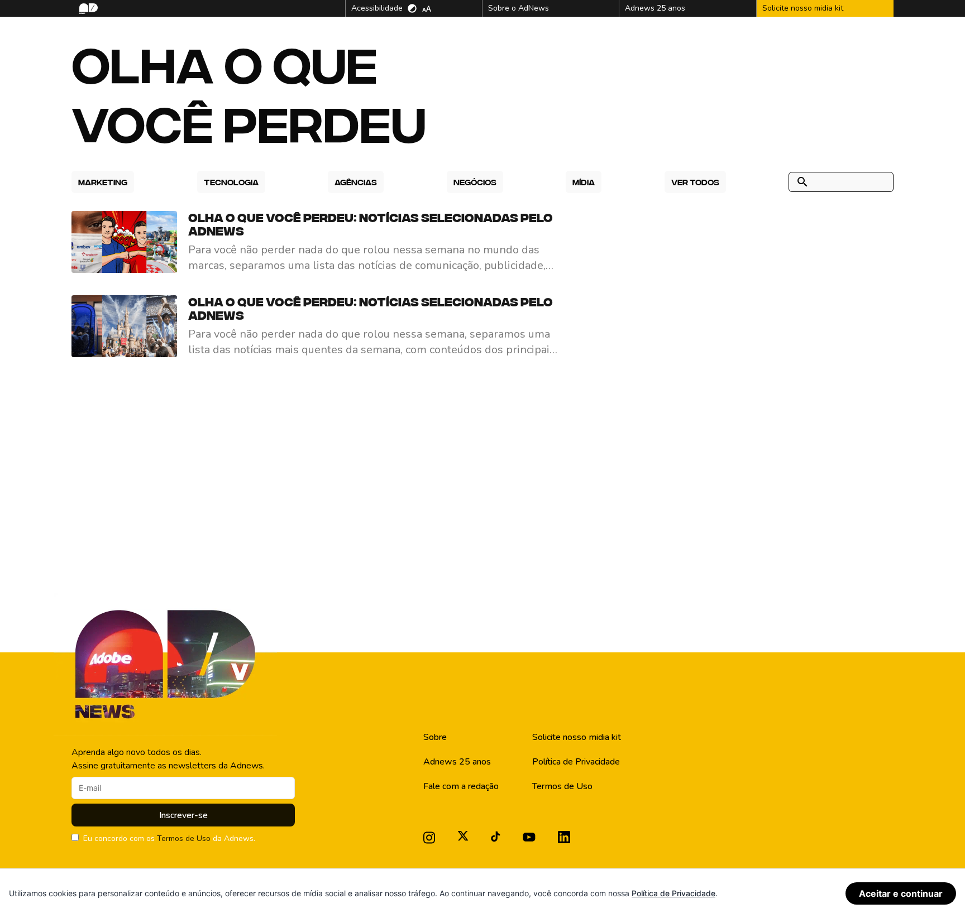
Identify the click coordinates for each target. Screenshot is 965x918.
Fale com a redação (461, 786)
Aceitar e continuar (901, 893)
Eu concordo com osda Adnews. (169, 838)
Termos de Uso (184, 838)
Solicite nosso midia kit (576, 737)
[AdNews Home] (87, 8)
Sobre (435, 737)
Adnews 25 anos (457, 762)
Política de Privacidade (576, 762)
